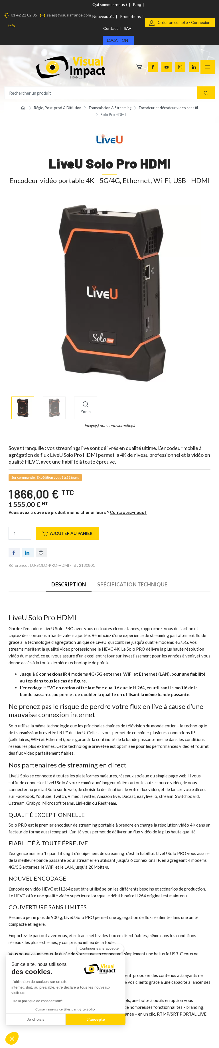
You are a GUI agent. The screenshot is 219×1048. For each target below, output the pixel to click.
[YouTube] (166, 67)
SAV (127, 28)
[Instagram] (180, 67)
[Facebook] (153, 67)
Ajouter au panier (71, 533)
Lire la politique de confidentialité (37, 1001)
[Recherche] (206, 92)
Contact (110, 28)
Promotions (130, 16)
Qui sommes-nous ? (109, 4)
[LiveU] (109, 138)
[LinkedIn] (194, 67)
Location (117, 40)
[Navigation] (207, 67)
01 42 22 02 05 (24, 15)
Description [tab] (68, 584)
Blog (137, 4)
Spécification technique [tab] (132, 584)
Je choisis (35, 1019)
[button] (12, 1038)
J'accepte (95, 1019)
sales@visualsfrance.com (69, 15)
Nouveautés (103, 16)
